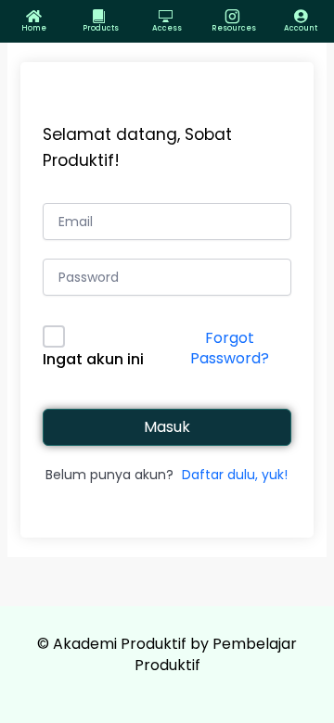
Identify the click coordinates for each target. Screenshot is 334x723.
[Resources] (234, 16)
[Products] (100, 16)
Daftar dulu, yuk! (235, 474)
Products (101, 28)
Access (167, 28)
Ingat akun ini (93, 359)
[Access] (167, 16)
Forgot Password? (229, 348)
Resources (234, 28)
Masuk (167, 427)
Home (33, 28)
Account (300, 28)
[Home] (34, 16)
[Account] (301, 16)
